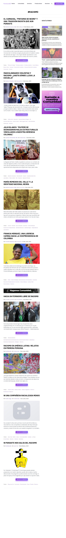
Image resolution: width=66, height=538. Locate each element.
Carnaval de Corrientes (19, 67)
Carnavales (6, 69)
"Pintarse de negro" (11, 65)
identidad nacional (20, 227)
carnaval (11, 67)
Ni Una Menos (6, 439)
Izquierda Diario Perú (31, 175)
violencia (16, 439)
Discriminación (23, 484)
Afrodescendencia (20, 65)
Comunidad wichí (23, 437)
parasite (32, 484)
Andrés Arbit (10, 119)
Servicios (29, 3)
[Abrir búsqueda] (51, 3)
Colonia (10, 69)
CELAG (9, 279)
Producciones (38, 3)
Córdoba (29, 437)
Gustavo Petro (31, 281)
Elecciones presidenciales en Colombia (12, 281)
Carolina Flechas (10, 241)
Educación (19, 81)
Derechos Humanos (12, 175)
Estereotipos (31, 339)
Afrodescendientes (28, 65)
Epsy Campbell (19, 225)
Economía (21, 187)
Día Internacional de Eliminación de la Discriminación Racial (16, 339)
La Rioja (33, 437)
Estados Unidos (18, 389)
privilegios (17, 341)
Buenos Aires (6, 67)
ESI (30, 119)
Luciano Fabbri (16, 121)
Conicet (9, 225)
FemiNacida (8, 351)
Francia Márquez (31, 225)
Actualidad (19, 299)
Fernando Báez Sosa (8, 121)
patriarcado (6, 123)
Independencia (35, 227)
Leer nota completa (22, 60)
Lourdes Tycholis (10, 299)
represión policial (26, 178)
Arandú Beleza (35, 65)
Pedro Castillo (12, 178)
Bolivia (14, 437)
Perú (17, 178)
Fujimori (24, 175)
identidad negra (27, 227)
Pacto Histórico (7, 283)
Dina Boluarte (19, 175)
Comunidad (21, 3)
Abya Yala (10, 437)
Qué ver (16, 446)
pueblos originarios (26, 389)
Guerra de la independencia (9, 227)
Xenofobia (21, 439)
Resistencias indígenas (8, 391)
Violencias (22, 137)
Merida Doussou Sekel (11, 27)
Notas (13, 3)
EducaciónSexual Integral (24, 119)
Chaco (17, 437)
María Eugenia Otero (24, 121)
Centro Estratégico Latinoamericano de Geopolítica (21, 279)
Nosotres (47, 3)
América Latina (11, 389)
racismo (11, 123)
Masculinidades (32, 121)
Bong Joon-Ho (11, 484)
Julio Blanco (6, 178)
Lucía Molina (6, 229)
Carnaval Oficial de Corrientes (30, 67)
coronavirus (17, 484)
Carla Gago (9, 398)
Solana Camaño (10, 81)
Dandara (13, 225)
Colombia (35, 279)
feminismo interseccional (9, 341)
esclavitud (25, 225)
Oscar (28, 484)
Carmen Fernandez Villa (12, 137)
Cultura (21, 27)
